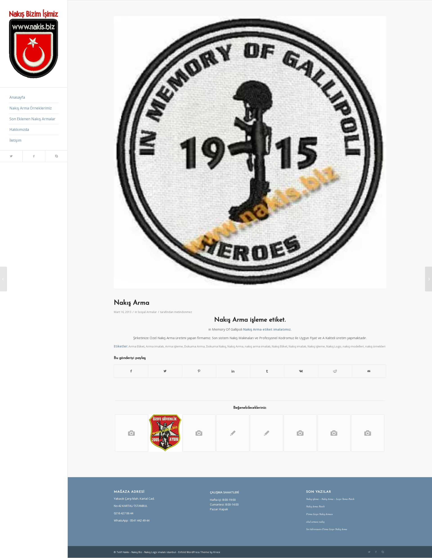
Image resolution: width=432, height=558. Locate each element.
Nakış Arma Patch (315, 506)
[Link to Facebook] (33, 156)
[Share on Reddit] (335, 371)
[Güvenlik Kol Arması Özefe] (165, 433)
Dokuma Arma (194, 346)
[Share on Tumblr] (267, 371)
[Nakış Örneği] (232, 433)
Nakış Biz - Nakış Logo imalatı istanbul (153, 552)
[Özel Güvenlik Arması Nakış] (131, 433)
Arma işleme (174, 346)
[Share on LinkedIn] (233, 371)
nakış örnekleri (375, 346)
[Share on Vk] (301, 371)
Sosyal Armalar (147, 312)
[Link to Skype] (56, 156)
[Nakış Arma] (334, 433)
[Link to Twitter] (11, 156)
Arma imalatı (155, 346)
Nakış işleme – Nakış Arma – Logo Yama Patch (330, 499)
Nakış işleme (316, 346)
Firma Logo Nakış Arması (319, 514)
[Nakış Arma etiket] (3, 279)
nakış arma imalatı (257, 346)
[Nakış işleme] (266, 433)
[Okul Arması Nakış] (199, 433)
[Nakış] (300, 433)
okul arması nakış (315, 521)
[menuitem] (34, 97)
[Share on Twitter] (165, 371)
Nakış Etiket (279, 346)
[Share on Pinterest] (199, 371)
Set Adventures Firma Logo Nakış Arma (326, 529)
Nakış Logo (333, 346)
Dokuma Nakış (216, 346)
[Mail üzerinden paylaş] (369, 371)
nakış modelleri (353, 346)
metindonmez (183, 312)
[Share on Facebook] (131, 371)
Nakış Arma (235, 346)
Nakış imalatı (297, 346)
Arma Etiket (136, 346)
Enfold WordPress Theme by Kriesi (199, 552)
